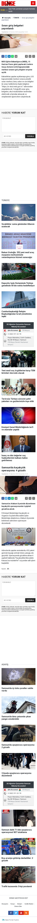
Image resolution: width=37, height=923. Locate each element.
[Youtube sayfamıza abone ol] (21, 913)
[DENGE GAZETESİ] (8, 3)
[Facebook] (3, 56)
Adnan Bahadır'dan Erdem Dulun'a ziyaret (20, 10)
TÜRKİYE (16, 18)
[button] (26, 56)
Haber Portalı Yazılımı (12, 920)
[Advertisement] (18, 175)
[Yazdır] (16, 56)
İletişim (19, 904)
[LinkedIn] (9, 56)
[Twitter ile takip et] (15, 913)
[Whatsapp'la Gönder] (12, 56)
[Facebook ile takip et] (10, 913)
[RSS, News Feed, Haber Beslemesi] (26, 913)
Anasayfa (7, 18)
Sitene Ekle (18, 906)
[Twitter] (6, 56)
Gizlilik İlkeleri (29, 904)
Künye (13, 904)
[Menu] (33, 3)
